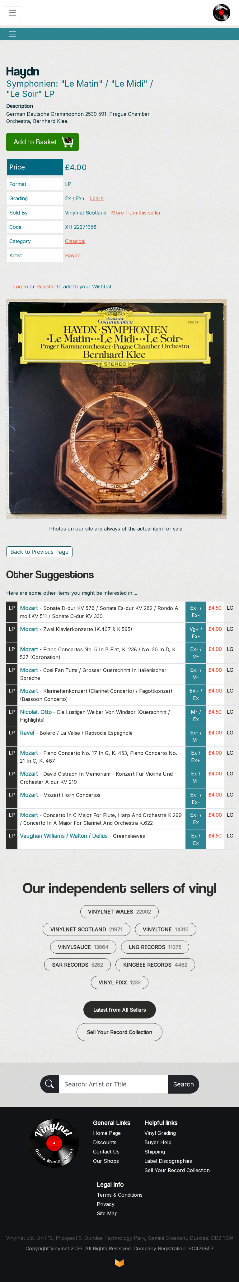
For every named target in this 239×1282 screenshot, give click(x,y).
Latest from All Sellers (119, 1010)
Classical (75, 241)
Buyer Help (157, 1142)
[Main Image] (116, 408)
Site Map (107, 1213)
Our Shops (106, 1161)
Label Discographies (168, 1161)
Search (183, 1084)
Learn (97, 198)
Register (45, 286)
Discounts (104, 1142)
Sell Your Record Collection (119, 1032)
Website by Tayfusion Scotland (119, 1263)
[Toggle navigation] (12, 13)
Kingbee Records (155, 965)
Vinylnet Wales (119, 912)
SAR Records (77, 965)
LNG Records (155, 947)
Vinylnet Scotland (86, 929)
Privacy (106, 1204)
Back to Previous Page (39, 551)
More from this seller (136, 213)
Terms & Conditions (120, 1195)
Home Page (107, 1133)
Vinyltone (166, 929)
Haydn (73, 255)
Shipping (154, 1152)
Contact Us (106, 1152)
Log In (20, 286)
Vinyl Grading (160, 1133)
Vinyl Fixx (120, 982)
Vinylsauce (83, 947)
